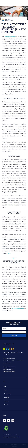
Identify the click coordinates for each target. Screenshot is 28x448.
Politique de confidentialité (9, 371)
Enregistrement (7, 393)
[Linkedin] (12, 420)
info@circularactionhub (8, 367)
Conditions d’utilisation (8, 369)
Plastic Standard (10, 36)
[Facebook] (4, 420)
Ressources (6, 401)
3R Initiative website (18, 308)
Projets (5, 390)
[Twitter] (8, 420)
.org (14, 367)
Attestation (6, 397)
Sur (5, 386)
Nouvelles (6, 404)
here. (9, 253)
